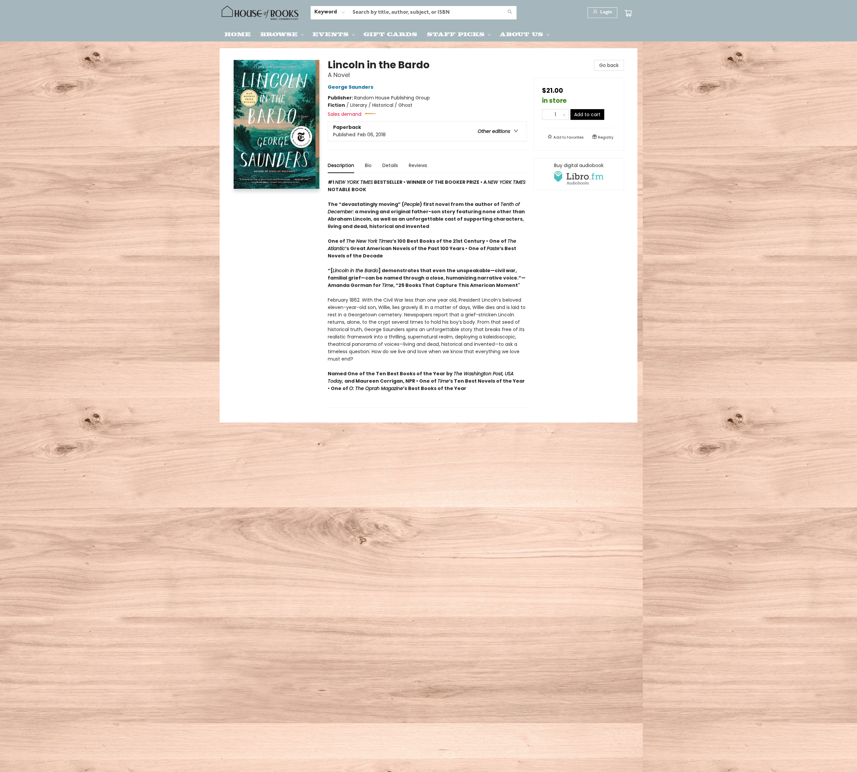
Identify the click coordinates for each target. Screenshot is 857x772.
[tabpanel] (427, 293)
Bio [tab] (368, 165)
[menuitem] (237, 34)
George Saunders (350, 87)
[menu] (428, 34)
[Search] (510, 12)
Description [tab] (341, 165)
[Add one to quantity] (564, 114)
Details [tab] (390, 165)
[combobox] (330, 12)
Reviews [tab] (418, 165)
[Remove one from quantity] (546, 114)
